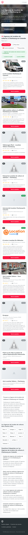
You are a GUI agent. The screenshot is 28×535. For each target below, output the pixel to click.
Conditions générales (6, 527)
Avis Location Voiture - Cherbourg (13, 381)
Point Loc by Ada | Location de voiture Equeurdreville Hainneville (14, 353)
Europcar (5, 315)
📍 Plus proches (20, 48)
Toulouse (6, 443)
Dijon (5, 436)
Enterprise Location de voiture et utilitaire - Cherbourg (13, 176)
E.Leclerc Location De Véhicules (13, 240)
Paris (5, 429)
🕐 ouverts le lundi (7, 56)
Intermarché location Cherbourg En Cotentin (14, 209)
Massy (12, 433)
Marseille (6, 440)
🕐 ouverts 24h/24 (19, 56)
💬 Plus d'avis (16, 44)
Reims (5, 433)
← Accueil (24, 2)
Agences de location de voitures (8, 7)
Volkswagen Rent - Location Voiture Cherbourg (12, 145)
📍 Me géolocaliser (8, 29)
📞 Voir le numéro (14, 91)
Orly (21, 436)
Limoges (13, 429)
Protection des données (16, 524)
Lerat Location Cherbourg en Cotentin (12, 74)
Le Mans (15, 440)
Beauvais (13, 436)
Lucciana (21, 433)
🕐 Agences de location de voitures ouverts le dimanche (14, 52)
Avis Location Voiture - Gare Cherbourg (12, 277)
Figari (21, 429)
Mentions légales (5, 524)
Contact (14, 527)
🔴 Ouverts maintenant (8, 48)
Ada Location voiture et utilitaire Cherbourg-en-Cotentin (13, 111)
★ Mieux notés (6, 44)
